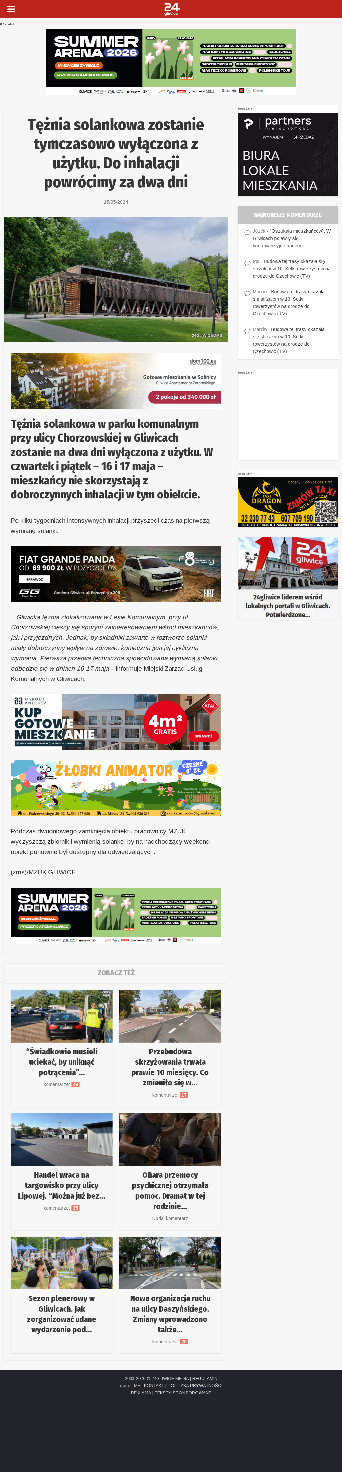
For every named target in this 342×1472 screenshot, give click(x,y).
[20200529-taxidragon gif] (288, 501)
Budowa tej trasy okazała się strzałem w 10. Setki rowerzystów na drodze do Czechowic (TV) (292, 269)
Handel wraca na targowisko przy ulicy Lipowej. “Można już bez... (61, 1185)
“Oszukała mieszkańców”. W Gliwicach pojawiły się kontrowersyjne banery (292, 238)
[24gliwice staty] (288, 578)
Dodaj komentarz (170, 1218)
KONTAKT (154, 1385)
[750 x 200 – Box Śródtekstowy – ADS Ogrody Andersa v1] (116, 721)
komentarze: (61, 1084)
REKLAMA (141, 1392)
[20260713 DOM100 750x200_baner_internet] (116, 380)
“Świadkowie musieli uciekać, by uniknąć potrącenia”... (62, 1062)
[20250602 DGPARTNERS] (288, 154)
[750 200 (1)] (171, 61)
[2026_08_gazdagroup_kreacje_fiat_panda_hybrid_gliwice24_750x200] (116, 573)
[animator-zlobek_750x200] (116, 787)
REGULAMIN (204, 1378)
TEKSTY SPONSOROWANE (183, 1392)
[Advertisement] (288, 418)
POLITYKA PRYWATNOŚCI (195, 1385)
